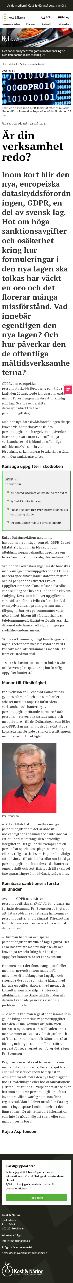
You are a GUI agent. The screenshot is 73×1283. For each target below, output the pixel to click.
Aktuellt (47, 24)
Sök (48, 17)
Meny (65, 17)
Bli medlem (64, 24)
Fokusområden (11, 24)
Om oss (30, 24)
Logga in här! (57, 5)
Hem (4, 63)
